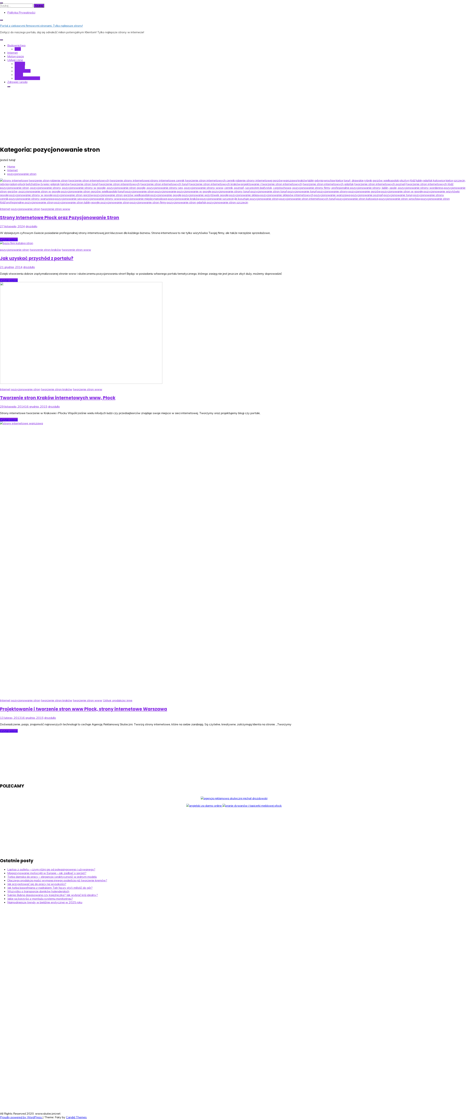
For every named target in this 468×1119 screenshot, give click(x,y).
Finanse (20, 67)
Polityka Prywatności (21, 12)
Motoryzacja (15, 56)
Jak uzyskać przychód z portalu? (36, 258)
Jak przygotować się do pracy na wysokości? (36, 884)
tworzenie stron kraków (45, 249)
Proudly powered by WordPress (21, 1117)
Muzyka (20, 63)
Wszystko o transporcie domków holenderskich (38, 891)
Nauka (19, 74)
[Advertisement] (234, 115)
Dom (18, 49)
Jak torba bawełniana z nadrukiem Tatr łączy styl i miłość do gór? (50, 887)
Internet (12, 52)
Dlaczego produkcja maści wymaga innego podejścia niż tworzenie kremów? (57, 880)
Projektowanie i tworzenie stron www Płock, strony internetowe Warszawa (83, 709)
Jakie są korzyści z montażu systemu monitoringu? (40, 898)
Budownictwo (16, 45)
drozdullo (31, 226)
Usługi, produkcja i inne (117, 700)
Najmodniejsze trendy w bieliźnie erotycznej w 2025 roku (44, 902)
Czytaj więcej (9, 239)
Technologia (23, 71)
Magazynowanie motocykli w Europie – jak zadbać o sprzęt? (46, 873)
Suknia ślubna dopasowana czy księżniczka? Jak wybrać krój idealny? (52, 895)
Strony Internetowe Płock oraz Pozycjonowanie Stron (59, 218)
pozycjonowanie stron (25, 209)
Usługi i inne (15, 60)
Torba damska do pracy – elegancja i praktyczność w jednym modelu (52, 876)
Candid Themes (76, 1117)
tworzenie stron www (55, 209)
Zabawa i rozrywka (27, 78)
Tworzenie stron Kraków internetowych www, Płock (57, 398)
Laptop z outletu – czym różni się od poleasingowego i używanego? (51, 869)
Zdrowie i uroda (17, 82)
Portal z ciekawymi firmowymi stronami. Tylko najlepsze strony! (41, 25)
